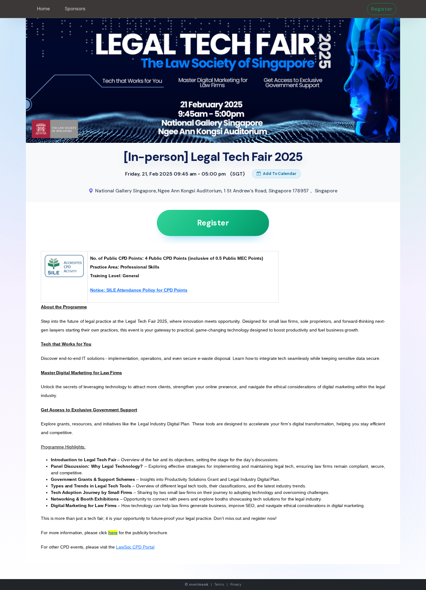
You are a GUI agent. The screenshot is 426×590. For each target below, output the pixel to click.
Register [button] (381, 9)
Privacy (235, 584)
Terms (219, 584)
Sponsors (75, 9)
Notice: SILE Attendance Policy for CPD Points (138, 290)
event (198, 584)
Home (43, 9)
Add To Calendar (279, 173)
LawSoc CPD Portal (135, 546)
